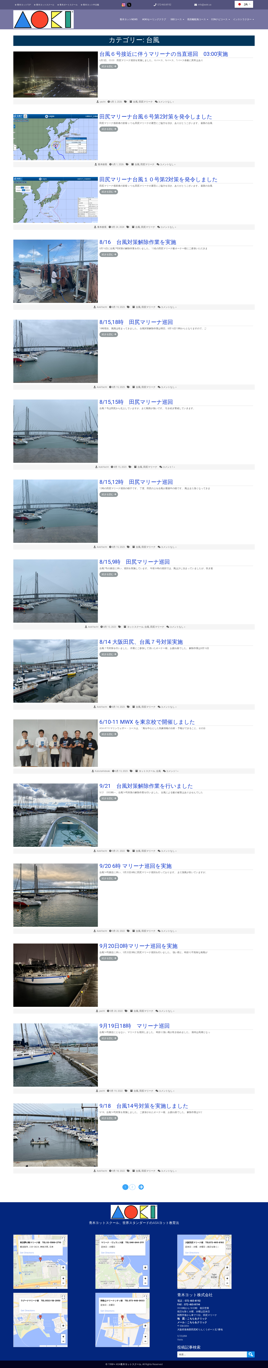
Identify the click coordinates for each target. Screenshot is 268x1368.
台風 (135, 101)
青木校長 (102, 164)
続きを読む (107, 66)
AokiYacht (102, 307)
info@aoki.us (204, 4)
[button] (40, 1259)
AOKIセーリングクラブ (154, 19)
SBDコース (176, 19)
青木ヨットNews (129, 19)
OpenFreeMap (51, 1288)
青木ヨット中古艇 (91, 5)
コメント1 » (169, 467)
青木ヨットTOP (24, 5)
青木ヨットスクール (45, 5)
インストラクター (242, 19)
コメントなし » (166, 101)
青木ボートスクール (69, 5)
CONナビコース (219, 19)
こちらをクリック (197, 1318)
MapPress (43, 1288)
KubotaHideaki (102, 771)
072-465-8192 (164, 4)
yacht (102, 101)
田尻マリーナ (146, 101)
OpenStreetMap (62, 1288)
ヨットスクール (135, 626)
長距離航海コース (196, 19)
